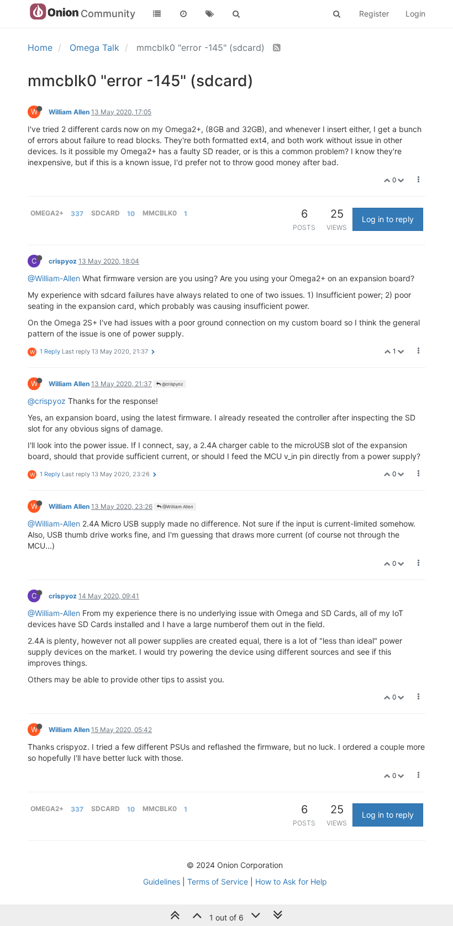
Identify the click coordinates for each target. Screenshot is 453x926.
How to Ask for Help (291, 881)
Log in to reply (388, 219)
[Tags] (210, 14)
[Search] (236, 14)
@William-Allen (54, 278)
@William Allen (177, 506)
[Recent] (183, 14)
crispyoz (63, 261)
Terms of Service (217, 881)
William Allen (69, 112)
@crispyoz (172, 384)
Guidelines (161, 881)
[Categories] (157, 14)
